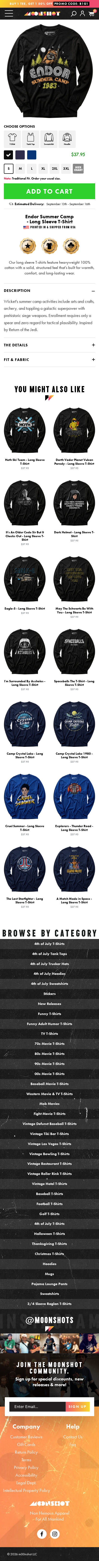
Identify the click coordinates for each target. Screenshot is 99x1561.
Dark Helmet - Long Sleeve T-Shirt (74, 536)
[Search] (73, 13)
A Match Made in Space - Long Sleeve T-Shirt (74, 902)
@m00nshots (49, 1320)
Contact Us (72, 1437)
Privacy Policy (26, 1467)
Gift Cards (26, 1444)
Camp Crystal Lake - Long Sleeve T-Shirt (25, 758)
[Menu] (9, 13)
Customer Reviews (26, 1437)
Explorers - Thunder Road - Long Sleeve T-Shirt (74, 830)
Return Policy (26, 1452)
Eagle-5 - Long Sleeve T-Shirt (25, 610)
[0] (91, 14)
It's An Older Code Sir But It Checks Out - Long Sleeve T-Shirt (25, 538)
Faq (72, 1444)
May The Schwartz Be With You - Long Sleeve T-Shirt (74, 612)
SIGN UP (77, 1406)
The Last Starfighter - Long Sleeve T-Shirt (24, 902)
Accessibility (26, 1475)
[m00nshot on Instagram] (10, 1343)
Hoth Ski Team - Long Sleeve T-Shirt (25, 464)
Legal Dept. (26, 1483)
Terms (26, 1460)
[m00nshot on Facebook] (42, 1533)
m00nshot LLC (28, 1554)
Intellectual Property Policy (26, 1490)
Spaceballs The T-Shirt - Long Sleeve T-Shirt (74, 685)
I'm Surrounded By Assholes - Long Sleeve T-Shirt (24, 685)
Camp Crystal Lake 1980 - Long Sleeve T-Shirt (74, 758)
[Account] (82, 17)
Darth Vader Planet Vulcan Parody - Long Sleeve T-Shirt (74, 464)
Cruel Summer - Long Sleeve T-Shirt (24, 830)
